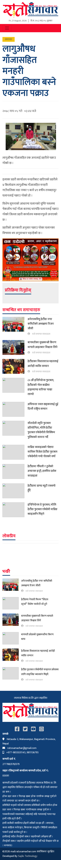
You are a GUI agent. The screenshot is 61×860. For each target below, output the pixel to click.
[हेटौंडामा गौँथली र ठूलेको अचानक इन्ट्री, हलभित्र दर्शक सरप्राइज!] (15, 471)
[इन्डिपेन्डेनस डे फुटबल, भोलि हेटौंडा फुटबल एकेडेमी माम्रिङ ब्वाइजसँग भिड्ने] (15, 509)
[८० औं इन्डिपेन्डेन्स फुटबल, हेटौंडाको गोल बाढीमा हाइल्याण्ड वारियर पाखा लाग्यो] (15, 388)
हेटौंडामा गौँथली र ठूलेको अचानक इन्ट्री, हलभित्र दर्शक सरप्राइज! (42, 471)
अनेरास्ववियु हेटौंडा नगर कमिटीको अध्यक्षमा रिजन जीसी (41, 324)
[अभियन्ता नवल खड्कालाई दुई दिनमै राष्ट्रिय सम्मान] (15, 409)
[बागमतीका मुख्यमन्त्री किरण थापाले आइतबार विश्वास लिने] (15, 347)
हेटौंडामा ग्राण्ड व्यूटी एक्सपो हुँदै (41, 488)
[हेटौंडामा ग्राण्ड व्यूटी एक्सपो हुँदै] (15, 490)
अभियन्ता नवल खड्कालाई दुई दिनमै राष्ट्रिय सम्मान (43, 406)
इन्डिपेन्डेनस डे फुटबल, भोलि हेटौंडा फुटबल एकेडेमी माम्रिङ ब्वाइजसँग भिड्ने (42, 509)
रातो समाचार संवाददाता (41, 334)
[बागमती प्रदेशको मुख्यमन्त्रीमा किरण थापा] (11, 638)
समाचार (8, 39)
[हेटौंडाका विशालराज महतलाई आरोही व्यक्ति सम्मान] (15, 366)
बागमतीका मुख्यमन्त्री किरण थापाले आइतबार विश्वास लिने (42, 344)
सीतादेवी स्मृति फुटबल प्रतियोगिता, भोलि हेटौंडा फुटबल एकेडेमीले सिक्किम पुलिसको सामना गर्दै (41, 430)
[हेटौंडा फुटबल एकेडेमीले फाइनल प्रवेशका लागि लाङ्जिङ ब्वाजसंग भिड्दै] (11, 674)
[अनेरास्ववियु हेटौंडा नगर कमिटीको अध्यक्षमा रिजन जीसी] (15, 326)
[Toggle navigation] (7, 28)
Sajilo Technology (27, 856)
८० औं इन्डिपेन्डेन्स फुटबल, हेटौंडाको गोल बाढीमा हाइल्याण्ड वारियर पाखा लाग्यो (41, 387)
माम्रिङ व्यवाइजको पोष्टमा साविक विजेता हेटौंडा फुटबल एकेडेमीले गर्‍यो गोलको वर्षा (42, 452)
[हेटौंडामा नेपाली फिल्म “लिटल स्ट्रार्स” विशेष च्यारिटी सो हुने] (11, 603)
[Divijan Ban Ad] (30, 259)
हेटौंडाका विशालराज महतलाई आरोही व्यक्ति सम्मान (43, 363)
